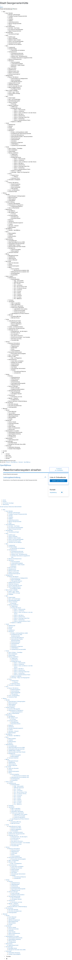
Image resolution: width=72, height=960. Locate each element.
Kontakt (1, 506)
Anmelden (5, 451)
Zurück (4, 500)
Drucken (5, 501)
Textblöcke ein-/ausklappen (59, 469)
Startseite (8, 454)
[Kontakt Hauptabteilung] (62, 492)
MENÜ (1, 7)
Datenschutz (11, 506)
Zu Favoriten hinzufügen (8, 503)
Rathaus (8, 462)
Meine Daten (8, 455)
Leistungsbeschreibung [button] (11, 477)
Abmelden (8, 458)
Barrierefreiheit (18, 506)
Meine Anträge (9, 457)
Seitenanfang (6, 504)
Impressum (6, 506)
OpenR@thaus (14, 462)
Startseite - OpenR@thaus (24, 462)
